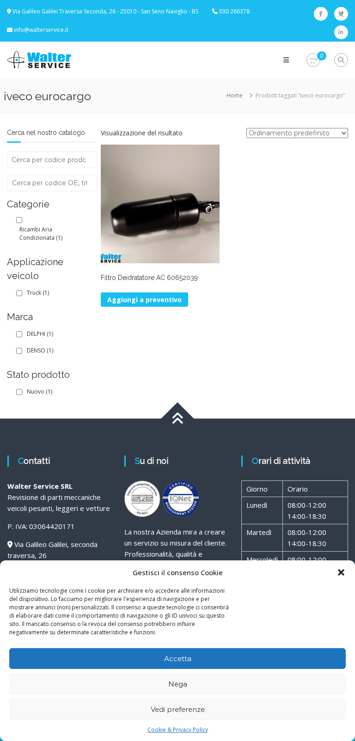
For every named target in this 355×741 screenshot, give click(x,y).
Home (234, 95)
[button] (341, 572)
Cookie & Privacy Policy (177, 730)
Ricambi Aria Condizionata (40, 233)
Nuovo (39, 391)
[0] (313, 60)
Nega (177, 684)
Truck (38, 293)
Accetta (177, 658)
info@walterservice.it (41, 30)
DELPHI (40, 334)
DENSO (40, 350)
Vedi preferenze (178, 709)
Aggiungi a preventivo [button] (144, 299)
